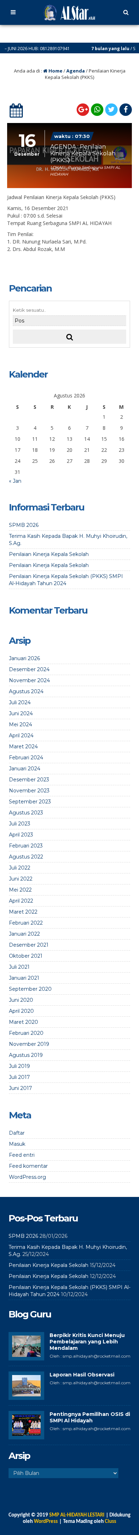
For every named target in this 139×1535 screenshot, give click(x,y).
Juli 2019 (19, 1066)
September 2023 (30, 801)
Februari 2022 (26, 923)
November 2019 (29, 1044)
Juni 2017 (20, 1088)
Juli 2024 (20, 702)
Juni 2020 (21, 1000)
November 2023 (29, 790)
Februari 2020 (26, 1033)
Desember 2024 (29, 669)
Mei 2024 (20, 724)
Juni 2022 (20, 879)
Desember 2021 (28, 945)
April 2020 (21, 1011)
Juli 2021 (19, 967)
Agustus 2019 (26, 1055)
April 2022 (21, 901)
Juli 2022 (19, 868)
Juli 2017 (19, 1077)
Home (54, 71)
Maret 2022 (23, 912)
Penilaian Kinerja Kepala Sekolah (49, 554)
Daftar (17, 1133)
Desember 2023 (29, 779)
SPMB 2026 (23, 525)
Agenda (75, 71)
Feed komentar (28, 1166)
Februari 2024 (26, 757)
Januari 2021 (24, 978)
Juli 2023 (19, 823)
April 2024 (21, 735)
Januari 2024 (24, 768)
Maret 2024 (23, 746)
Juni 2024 (21, 713)
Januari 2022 (24, 934)
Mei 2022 (20, 890)
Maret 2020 (23, 1022)
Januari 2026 (24, 658)
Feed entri (22, 1155)
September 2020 (30, 989)
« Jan (15, 481)
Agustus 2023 (26, 812)
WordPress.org (27, 1177)
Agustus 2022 (26, 857)
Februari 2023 (26, 846)
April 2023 (21, 834)
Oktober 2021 (25, 956)
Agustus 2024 (26, 691)
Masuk (17, 1144)
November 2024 (29, 680)
